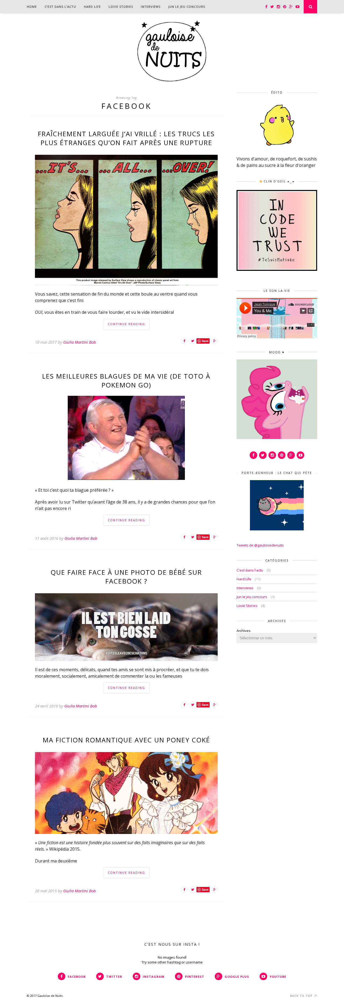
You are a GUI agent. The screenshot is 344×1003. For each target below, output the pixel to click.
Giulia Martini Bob (79, 342)
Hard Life (92, 7)
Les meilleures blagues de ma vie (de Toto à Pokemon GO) (126, 380)
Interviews (150, 7)
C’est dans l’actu (60, 7)
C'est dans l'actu (249, 570)
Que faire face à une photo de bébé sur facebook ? (126, 576)
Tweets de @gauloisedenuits (260, 545)
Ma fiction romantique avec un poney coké (126, 739)
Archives (243, 630)
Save (205, 341)
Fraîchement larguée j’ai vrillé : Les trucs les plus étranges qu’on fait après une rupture (126, 138)
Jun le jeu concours (186, 7)
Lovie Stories (121, 7)
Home (32, 7)
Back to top (302, 996)
